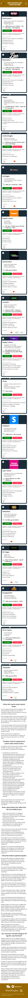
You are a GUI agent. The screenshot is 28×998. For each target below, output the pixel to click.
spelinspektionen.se (17, 34)
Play (17, 30)
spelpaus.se (4, 34)
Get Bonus (7, 30)
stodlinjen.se (10, 34)
